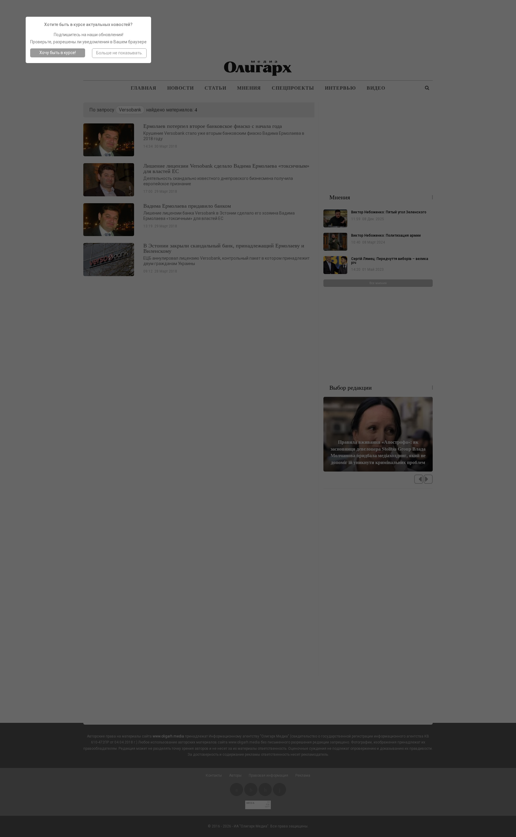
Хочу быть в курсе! (57, 52)
